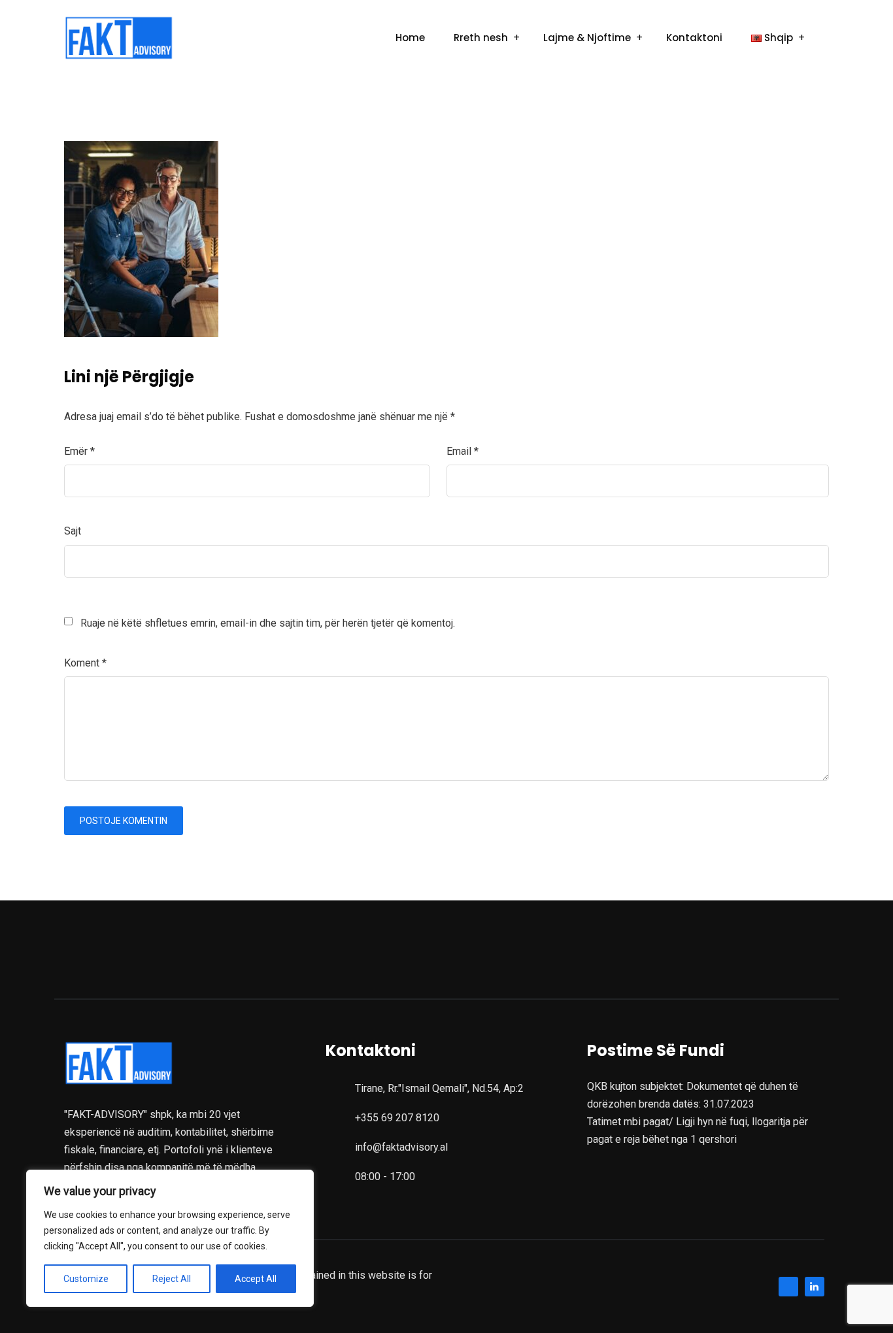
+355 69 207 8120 (397, 1117)
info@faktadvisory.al (401, 1147)
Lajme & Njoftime (587, 37)
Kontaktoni (694, 37)
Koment (85, 663)
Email (462, 451)
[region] (170, 1238)
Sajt (72, 531)
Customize (86, 1279)
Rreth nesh (481, 37)
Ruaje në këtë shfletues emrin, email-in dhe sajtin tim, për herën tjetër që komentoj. (267, 623)
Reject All (171, 1279)
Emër (79, 451)
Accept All (256, 1279)
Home (410, 37)
